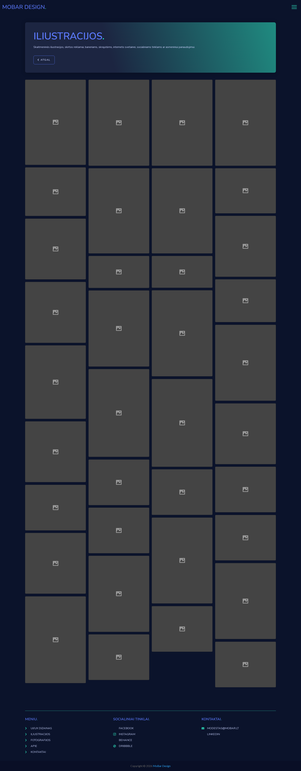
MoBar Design (162, 766)
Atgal (45, 60)
